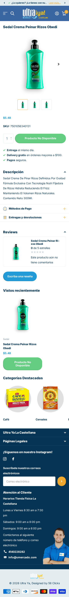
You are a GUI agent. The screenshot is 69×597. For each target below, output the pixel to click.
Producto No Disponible (22, 363)
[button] (4, 3)
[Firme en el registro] (57, 13)
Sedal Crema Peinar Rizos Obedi (19, 346)
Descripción (13, 172)
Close (34, 432)
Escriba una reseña (20, 276)
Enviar (61, 481)
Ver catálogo (5, 13)
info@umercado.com (22, 557)
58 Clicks (54, 583)
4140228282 (16, 551)
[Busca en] (12, 13)
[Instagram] (5, 459)
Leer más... (55, 2)
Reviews (10, 232)
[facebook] (13, 458)
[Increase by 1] (12, 135)
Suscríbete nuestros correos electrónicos (22, 470)
